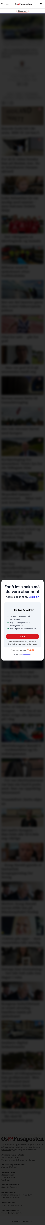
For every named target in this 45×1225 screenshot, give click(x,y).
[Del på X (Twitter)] (22, 84)
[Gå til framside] (23, 4)
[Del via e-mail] (26, 84)
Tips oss (5, 4)
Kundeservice (8, 1177)
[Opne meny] (40, 4)
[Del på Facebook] (18, 84)
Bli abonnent (22, 11)
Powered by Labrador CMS (22, 1221)
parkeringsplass (34, 98)
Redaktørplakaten (10, 1157)
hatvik (10, 94)
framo (19, 94)
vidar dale (8, 98)
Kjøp (22, 636)
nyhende (19, 98)
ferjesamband (31, 94)
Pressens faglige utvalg (12, 1155)
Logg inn (22, 596)
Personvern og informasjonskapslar (18, 1160)
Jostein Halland (9, 1167)
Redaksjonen (7, 1175)
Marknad (5, 1180)
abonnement (27, 654)
